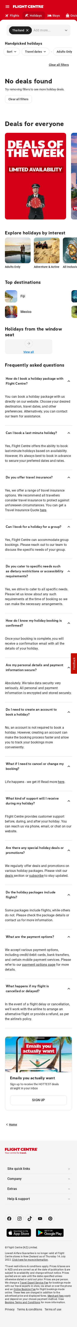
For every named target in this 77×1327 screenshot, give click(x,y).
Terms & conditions (29, 1309)
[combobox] (45, 30)
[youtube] (40, 1218)
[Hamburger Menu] (7, 6)
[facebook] (9, 1218)
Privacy (10, 1309)
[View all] (29, 343)
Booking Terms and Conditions (22, 1302)
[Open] (66, 30)
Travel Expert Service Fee (34, 1282)
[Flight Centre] (28, 6)
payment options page (38, 965)
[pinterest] (50, 1218)
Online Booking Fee (25, 1289)
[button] (74, 663)
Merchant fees (56, 1295)
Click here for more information (30, 1259)
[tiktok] (29, 1218)
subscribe (36, 876)
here (43, 510)
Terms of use (53, 1309)
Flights (14, 15)
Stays (56, 15)
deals (9, 876)
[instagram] (19, 1218)
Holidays (36, 15)
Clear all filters (59, 64)
